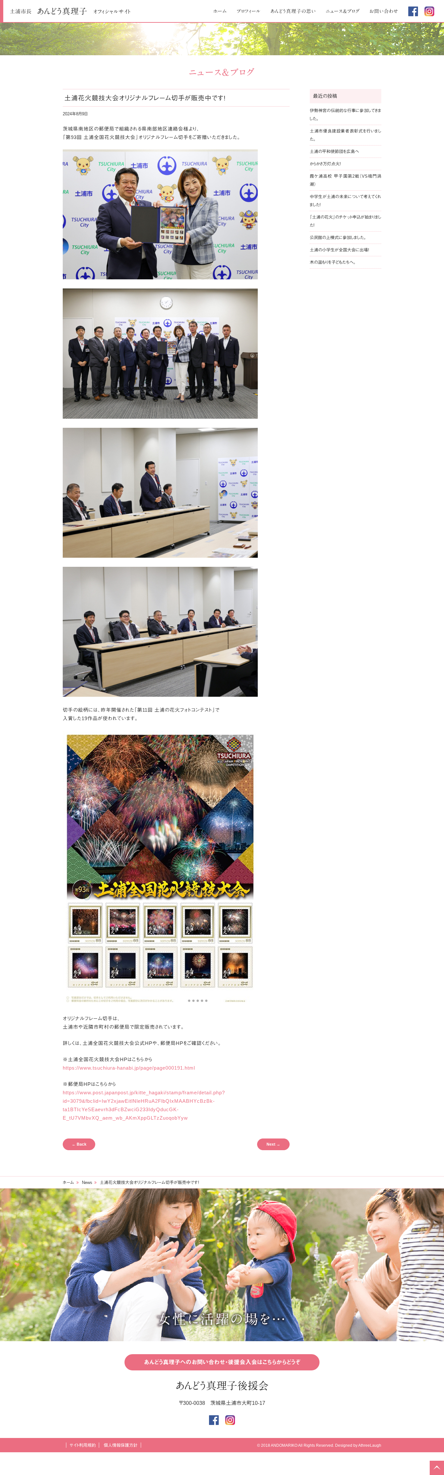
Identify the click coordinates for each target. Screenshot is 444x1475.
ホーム (220, 11)
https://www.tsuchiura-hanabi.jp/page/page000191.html (129, 1068)
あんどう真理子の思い (293, 11)
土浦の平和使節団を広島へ (334, 151)
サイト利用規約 (83, 1445)
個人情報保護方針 (120, 1445)
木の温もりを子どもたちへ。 (333, 262)
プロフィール (249, 11)
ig (429, 11)
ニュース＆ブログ (343, 11)
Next (273, 1144)
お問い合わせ (384, 11)
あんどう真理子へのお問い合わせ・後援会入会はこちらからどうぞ (222, 1362)
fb (413, 11)
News (87, 1182)
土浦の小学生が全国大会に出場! (339, 250)
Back (79, 1144)
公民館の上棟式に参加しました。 (338, 237)
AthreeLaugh (369, 1445)
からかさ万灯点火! (325, 163)
